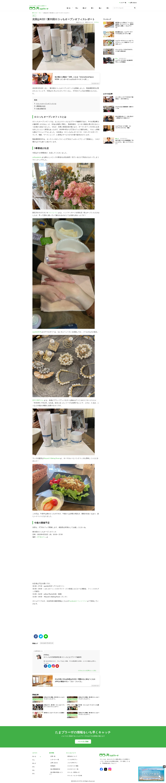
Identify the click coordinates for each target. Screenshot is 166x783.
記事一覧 (52, 756)
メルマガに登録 (83, 741)
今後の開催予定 (41, 108)
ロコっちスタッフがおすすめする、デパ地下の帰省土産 (124, 50)
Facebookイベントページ (78, 601)
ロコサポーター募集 (72, 766)
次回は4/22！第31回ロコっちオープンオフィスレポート (56, 12)
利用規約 (52, 766)
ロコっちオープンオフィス (47, 643)
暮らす (84, 8)
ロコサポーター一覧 (72, 769)
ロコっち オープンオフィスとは (46, 103)
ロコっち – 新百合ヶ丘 (73, 772)
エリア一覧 (123, 2)
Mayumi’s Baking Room (51, 458)
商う (108, 8)
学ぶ (77, 8)
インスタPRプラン (72, 759)
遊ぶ (100, 8)
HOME (35, 12)
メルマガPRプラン (72, 762)
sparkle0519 (36, 332)
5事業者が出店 (40, 106)
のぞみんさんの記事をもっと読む (87, 670)
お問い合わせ (133, 2)
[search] (135, 8)
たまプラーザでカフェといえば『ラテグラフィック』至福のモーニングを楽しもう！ (124, 42)
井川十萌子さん (37, 400)
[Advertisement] (66, 620)
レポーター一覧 (54, 759)
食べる (68, 8)
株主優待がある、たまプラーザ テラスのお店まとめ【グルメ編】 (124, 32)
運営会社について (72, 756)
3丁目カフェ (41, 537)
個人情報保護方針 (55, 769)
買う (92, 8)
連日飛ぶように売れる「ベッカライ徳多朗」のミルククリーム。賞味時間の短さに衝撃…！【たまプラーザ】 (124, 25)
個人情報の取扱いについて (56, 773)
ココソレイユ (53, 212)
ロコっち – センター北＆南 (74, 775)
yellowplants (36, 157)
